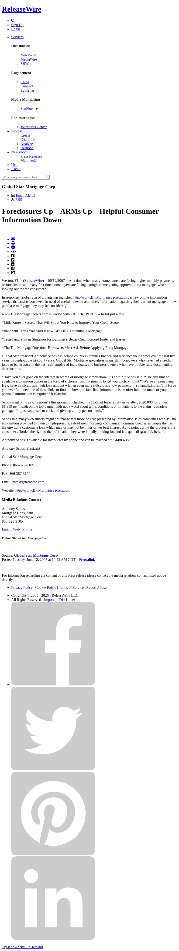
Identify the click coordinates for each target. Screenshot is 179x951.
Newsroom (19, 152)
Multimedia (29, 160)
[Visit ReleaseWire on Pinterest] (53, 854)
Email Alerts (25, 195)
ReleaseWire (21, 9)
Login (15, 29)
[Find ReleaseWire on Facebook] (53, 684)
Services (17, 37)
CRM (25, 82)
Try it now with (22, 947)
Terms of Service (71, 587)
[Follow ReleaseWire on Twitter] (53, 769)
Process (16, 131)
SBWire (26, 63)
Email (6, 529)
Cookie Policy (45, 587)
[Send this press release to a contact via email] (13, 239)
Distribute (28, 139)
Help (14, 165)
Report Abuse (96, 587)
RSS (18, 200)
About (16, 169)
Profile (27, 529)
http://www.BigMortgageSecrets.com (100, 297)
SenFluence (29, 108)
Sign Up (17, 25)
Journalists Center (34, 127)
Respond (27, 148)
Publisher (27, 90)
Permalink (87, 560)
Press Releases (31, 156)
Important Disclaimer (59, 600)
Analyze (27, 144)
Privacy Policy (22, 587)
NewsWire (28, 55)
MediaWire (29, 59)
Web (16, 529)
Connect (27, 86)
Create (25, 135)
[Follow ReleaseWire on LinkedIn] (53, 939)
